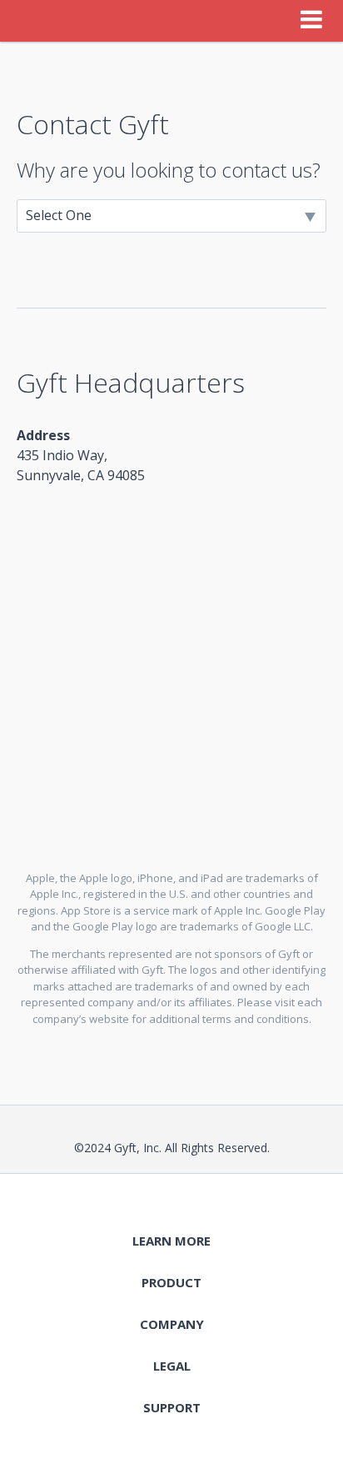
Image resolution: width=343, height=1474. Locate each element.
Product (171, 1282)
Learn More (171, 1240)
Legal (172, 1365)
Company (172, 1324)
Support (172, 1407)
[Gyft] (36, 20)
